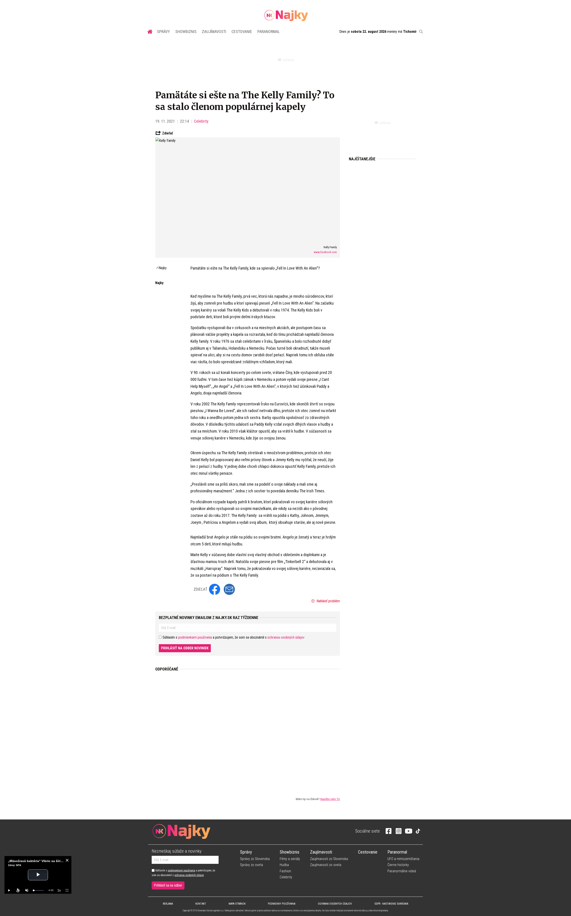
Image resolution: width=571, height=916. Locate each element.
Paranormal (268, 31)
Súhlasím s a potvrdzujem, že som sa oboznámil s (183, 873)
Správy (163, 31)
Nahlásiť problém (328, 601)
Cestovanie (242, 31)
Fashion (285, 871)
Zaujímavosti (214, 31)
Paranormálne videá (401, 871)
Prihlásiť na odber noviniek (185, 648)
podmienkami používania (195, 637)
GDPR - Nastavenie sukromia (391, 903)
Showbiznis (186, 31)
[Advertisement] (247, 730)
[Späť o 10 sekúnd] (17, 890)
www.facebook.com (325, 252)
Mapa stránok (237, 903)
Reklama (168, 903)
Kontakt (200, 903)
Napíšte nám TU (330, 799)
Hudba (284, 865)
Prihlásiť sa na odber (168, 885)
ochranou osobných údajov (285, 637)
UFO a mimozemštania (403, 859)
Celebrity (201, 121)
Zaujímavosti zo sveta (325, 865)
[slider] (38, 890)
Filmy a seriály (290, 859)
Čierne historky (398, 865)
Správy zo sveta (251, 865)
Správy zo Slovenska (255, 859)
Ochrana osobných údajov (335, 903)
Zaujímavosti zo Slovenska (329, 859)
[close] (67, 860)
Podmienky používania (281, 903)
